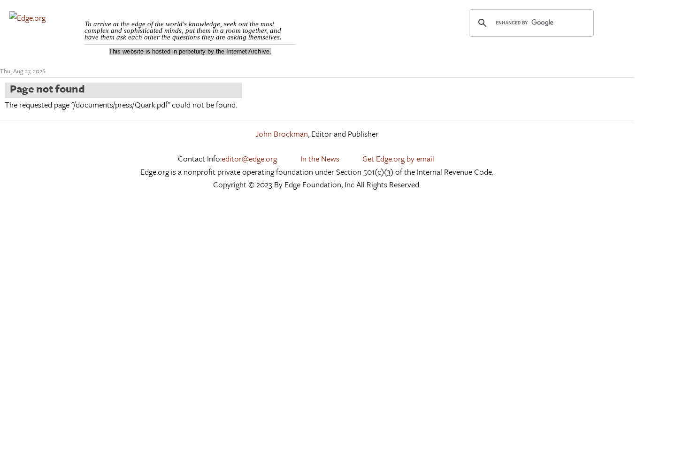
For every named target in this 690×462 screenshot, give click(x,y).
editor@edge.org (249, 158)
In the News (319, 158)
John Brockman (281, 133)
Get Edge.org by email (398, 158)
